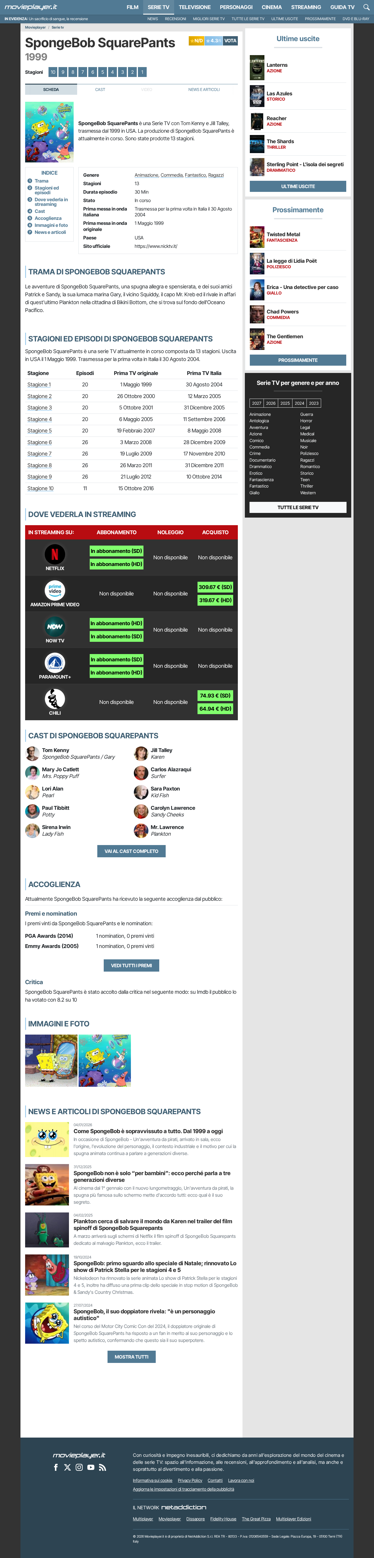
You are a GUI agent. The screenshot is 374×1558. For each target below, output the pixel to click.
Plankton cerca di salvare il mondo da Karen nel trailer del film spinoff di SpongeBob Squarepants (153, 1224)
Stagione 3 (39, 407)
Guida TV (342, 7)
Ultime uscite (284, 19)
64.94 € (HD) (215, 709)
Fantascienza (261, 480)
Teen (305, 480)
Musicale (308, 441)
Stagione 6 (39, 442)
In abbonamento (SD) (116, 551)
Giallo (254, 493)
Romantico (310, 467)
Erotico (256, 473)
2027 (256, 403)
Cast (100, 89)
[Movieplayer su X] (67, 1467)
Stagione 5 (39, 430)
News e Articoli (204, 89)
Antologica (259, 421)
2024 (299, 403)
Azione (256, 434)
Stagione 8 (39, 465)
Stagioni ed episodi (47, 190)
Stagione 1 (39, 384)
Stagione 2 (39, 396)
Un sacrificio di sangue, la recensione (58, 19)
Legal (305, 427)
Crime (255, 453)
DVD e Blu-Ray (356, 19)
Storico (307, 473)
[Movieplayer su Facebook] (56, 1467)
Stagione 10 (40, 488)
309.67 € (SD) (215, 587)
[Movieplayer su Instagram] (79, 1467)
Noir (304, 447)
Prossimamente (320, 19)
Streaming (306, 7)
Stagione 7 (39, 454)
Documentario (263, 460)
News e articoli (50, 232)
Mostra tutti (131, 1357)
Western (308, 493)
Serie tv (58, 27)
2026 (271, 403)
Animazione (146, 175)
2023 (313, 403)
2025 (285, 403)
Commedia (172, 175)
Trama (42, 181)
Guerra (306, 414)
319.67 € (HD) (215, 600)
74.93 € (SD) (215, 696)
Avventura (259, 427)
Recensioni (175, 19)
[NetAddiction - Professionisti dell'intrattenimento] (184, 1507)
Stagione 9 (39, 477)
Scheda (51, 89)
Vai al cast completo (131, 851)
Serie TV (158, 7)
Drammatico (261, 467)
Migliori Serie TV (209, 19)
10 (53, 72)
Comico (257, 441)
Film (132, 7)
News (153, 19)
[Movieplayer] (79, 1455)
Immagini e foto (51, 225)
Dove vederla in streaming (51, 202)
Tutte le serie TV (248, 19)
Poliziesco (309, 453)
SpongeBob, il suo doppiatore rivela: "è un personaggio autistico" (144, 1315)
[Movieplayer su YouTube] (91, 1467)
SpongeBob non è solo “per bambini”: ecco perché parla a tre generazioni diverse (152, 1176)
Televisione (195, 7)
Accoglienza (48, 218)
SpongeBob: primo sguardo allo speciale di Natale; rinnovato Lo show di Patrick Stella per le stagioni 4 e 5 (155, 1266)
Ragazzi (216, 175)
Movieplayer (35, 27)
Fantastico (195, 175)
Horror (306, 421)
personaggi (236, 7)
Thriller (306, 486)
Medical (307, 434)
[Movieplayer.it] (31, 7)
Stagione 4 (39, 419)
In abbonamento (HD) (116, 564)
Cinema (272, 7)
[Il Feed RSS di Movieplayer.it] (102, 1467)
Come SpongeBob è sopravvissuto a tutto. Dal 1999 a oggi (148, 1131)
